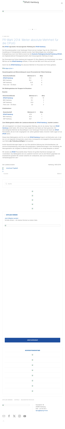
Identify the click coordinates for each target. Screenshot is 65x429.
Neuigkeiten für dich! (27, 399)
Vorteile (16, 399)
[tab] (30, 29)
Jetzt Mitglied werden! (11, 218)
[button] (62, 3)
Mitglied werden (7, 399)
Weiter (59, 173)
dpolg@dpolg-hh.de (42, 410)
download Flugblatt (12, 168)
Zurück (6, 173)
